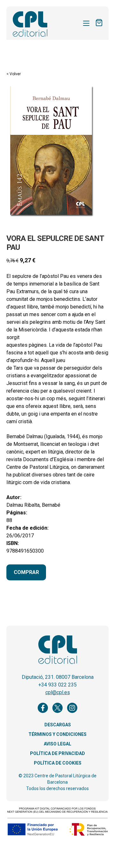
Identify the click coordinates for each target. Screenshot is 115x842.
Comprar (26, 572)
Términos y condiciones (57, 734)
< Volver (13, 74)
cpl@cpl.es (57, 692)
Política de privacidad (57, 753)
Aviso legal (57, 743)
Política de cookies (57, 763)
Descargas (57, 724)
